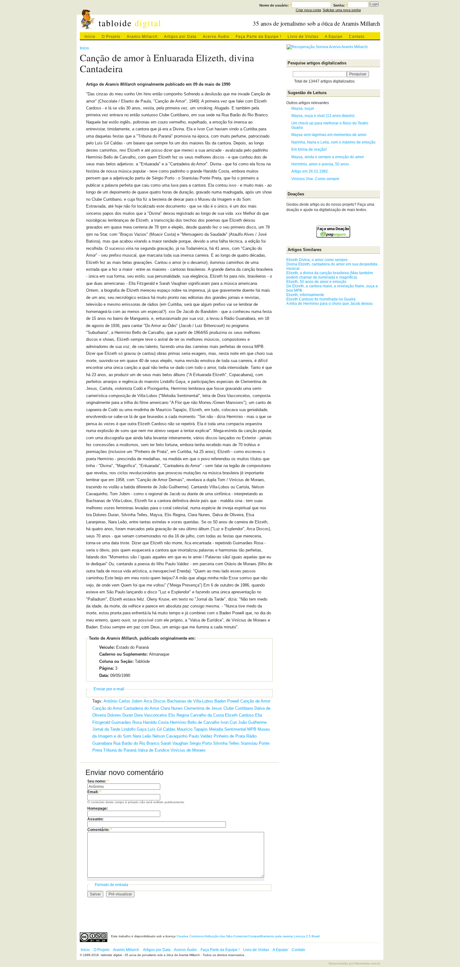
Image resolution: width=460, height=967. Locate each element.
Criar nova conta (308, 10)
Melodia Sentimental (227, 729)
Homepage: (97, 808)
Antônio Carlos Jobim (123, 701)
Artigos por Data (180, 36)
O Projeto (111, 36)
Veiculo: (107, 647)
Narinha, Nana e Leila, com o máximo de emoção (333, 142)
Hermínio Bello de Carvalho (194, 722)
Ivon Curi (229, 722)
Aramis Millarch (142, 36)
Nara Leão (142, 736)
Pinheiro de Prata (229, 736)
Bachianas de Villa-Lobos (190, 701)
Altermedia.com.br (367, 963)
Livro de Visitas (303, 36)
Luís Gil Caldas (162, 729)
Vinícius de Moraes (188, 750)
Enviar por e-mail (109, 689)
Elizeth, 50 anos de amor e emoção (316, 282)
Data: (104, 675)
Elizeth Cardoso (239, 715)
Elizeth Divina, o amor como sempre (317, 260)
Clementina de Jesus (203, 708)
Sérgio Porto (200, 743)
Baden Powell (226, 701)
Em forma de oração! (309, 149)
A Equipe (334, 36)
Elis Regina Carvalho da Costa (196, 715)
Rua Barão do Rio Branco (136, 743)
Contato (357, 36)
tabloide (130, 23)
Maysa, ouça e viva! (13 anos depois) (323, 115)
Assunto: (95, 819)
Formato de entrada (111, 885)
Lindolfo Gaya (133, 729)
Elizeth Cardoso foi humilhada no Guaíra (320, 299)
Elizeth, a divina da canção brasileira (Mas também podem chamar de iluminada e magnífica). (329, 275)
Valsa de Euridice (153, 750)
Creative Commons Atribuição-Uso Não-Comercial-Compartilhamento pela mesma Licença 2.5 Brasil (247, 936)
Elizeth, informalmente (305, 295)
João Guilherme (252, 722)
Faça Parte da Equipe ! (258, 36)
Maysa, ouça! (302, 108)
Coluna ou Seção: (116, 661)
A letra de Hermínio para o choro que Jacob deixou (329, 303)
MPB (251, 729)
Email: (94, 792)
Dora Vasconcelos (150, 715)
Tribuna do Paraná (119, 750)
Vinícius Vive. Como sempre (315, 179)
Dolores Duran (120, 715)
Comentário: (99, 830)
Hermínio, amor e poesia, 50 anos (320, 164)
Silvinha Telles (226, 743)
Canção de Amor (255, 701)
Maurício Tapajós (192, 729)
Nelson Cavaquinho (169, 736)
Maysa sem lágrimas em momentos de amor (328, 135)
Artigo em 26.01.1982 (309, 171)
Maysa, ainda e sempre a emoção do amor (327, 157)
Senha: (340, 5)
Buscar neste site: (289, 74)
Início (89, 36)
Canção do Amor (107, 708)
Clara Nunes (172, 708)
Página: (106, 668)
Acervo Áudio (216, 36)
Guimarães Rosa (126, 722)
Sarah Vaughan (174, 743)
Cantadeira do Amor (141, 708)
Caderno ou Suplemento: (123, 654)
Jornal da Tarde (106, 729)
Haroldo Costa (156, 722)
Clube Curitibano (238, 708)
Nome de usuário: (275, 5)
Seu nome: (98, 781)
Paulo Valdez (200, 736)
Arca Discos (155, 701)
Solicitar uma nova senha (342, 10)
